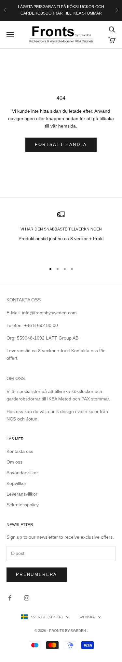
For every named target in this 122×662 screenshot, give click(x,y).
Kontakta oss (20, 451)
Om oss (14, 462)
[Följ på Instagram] (26, 598)
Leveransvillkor (22, 494)
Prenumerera (36, 574)
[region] (61, 234)
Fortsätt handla (61, 144)
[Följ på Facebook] (10, 598)
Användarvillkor (22, 472)
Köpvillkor (16, 483)
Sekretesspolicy (23, 504)
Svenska (86, 617)
